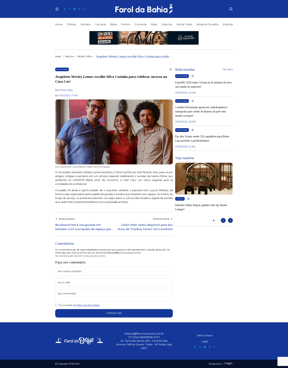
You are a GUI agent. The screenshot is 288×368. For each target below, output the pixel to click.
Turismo (179, 199)
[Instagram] (79, 9)
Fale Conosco (205, 335)
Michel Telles (184, 24)
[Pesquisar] (231, 9)
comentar (114, 313)
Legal (204, 341)
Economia (141, 24)
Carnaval (100, 24)
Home (59, 24)
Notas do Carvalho (208, 24)
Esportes (167, 24)
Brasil (154, 24)
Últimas (71, 24)
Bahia (113, 24)
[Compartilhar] (170, 69)
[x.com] (70, 9)
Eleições (228, 24)
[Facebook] (65, 9)
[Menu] (57, 9)
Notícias (69, 56)
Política (125, 24)
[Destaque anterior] (223, 220)
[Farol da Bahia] (144, 9)
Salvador (85, 24)
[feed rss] (84, 9)
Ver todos (228, 69)
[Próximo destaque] (230, 220)
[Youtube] (74, 9)
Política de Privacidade (88, 305)
